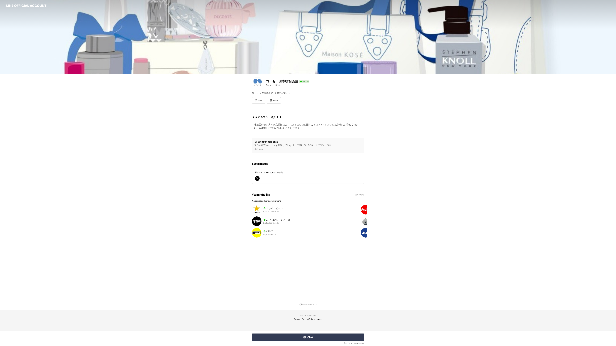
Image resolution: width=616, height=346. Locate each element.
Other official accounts (312, 319)
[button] (274, 100)
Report (297, 319)
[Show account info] (304, 81)
